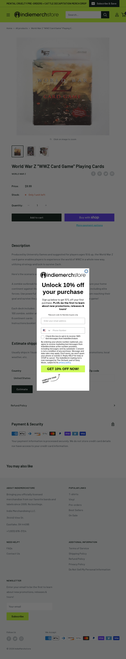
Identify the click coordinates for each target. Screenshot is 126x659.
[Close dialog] (86, 271)
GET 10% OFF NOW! (63, 369)
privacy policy (65, 362)
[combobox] (46, 330)
